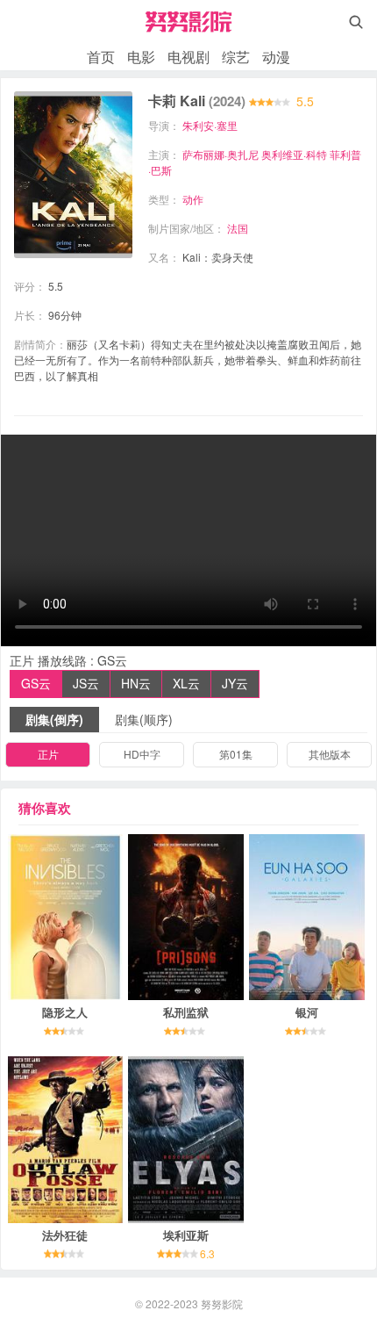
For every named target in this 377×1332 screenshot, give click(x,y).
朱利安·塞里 (210, 125)
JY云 (235, 683)
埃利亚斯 (186, 1235)
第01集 (236, 753)
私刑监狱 (186, 1012)
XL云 (186, 683)
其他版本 (330, 753)
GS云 (36, 683)
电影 (141, 57)
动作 (192, 198)
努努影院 (222, 1303)
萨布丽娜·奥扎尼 (220, 154)
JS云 (86, 683)
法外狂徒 (65, 1235)
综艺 (236, 57)
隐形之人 (65, 1012)
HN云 (136, 683)
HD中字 (142, 753)
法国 (237, 227)
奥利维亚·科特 (294, 154)
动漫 (276, 57)
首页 (101, 57)
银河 (306, 1012)
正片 (48, 753)
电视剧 (188, 57)
